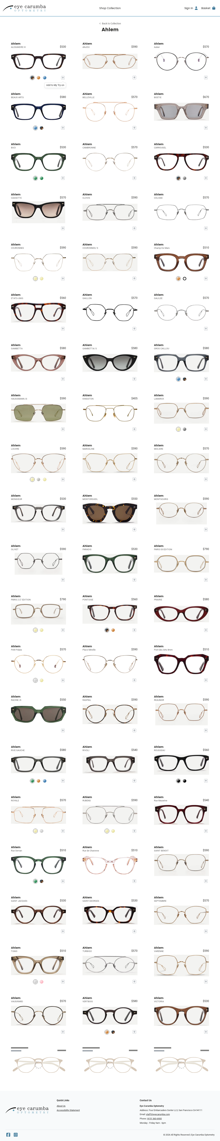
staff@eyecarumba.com (158, 1114)
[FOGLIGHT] (32, 781)
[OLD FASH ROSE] (41, 982)
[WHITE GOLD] (185, 429)
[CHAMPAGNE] (178, 429)
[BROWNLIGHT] (178, 278)
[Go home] (29, 8)
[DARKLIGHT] (113, 630)
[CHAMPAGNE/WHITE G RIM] (35, 630)
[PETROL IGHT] (178, 379)
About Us (61, 1106)
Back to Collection (111, 23)
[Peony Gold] (41, 680)
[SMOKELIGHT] (38, 77)
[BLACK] (178, 781)
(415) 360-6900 (154, 1118)
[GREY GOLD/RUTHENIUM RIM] (41, 630)
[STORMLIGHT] (45, 781)
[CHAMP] (41, 278)
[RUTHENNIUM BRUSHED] (41, 831)
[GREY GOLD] (35, 278)
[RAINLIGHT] (185, 178)
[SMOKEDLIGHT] (41, 178)
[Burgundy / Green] (185, 278)
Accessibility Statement (68, 1110)
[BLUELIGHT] (35, 128)
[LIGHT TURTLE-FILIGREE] (178, 178)
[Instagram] (15, 1135)
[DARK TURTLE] (32, 77)
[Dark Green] (35, 881)
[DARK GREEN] (35, 178)
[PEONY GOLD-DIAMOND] (45, 479)
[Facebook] (8, 1135)
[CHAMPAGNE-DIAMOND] (32, 479)
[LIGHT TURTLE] (107, 630)
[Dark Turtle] (41, 881)
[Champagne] (35, 680)
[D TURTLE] (41, 128)
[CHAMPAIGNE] (35, 831)
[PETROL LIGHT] (45, 77)
